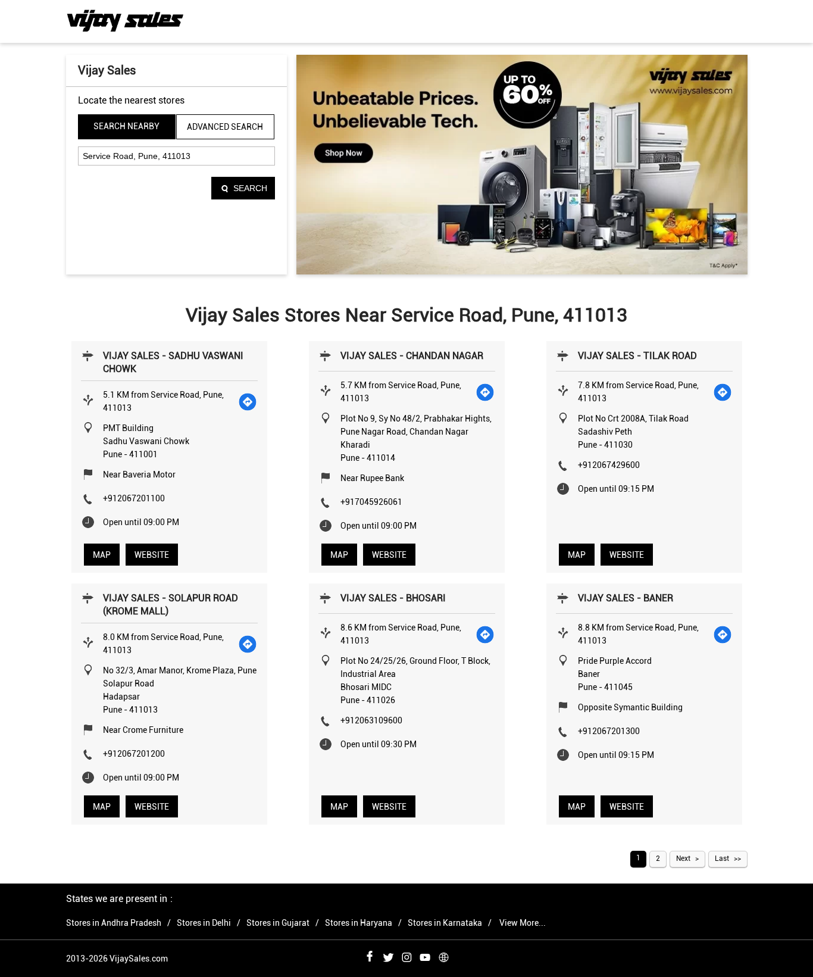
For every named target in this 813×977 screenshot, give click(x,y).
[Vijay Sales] (125, 21)
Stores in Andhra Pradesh (113, 923)
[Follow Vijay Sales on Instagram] (406, 955)
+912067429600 (609, 465)
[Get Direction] (248, 401)
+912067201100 (134, 498)
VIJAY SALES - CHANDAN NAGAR (411, 355)
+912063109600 (371, 720)
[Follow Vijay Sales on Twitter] (388, 955)
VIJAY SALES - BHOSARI (393, 598)
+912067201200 (134, 753)
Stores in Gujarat (277, 923)
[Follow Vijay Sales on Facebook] (369, 955)
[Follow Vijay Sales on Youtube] (425, 955)
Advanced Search (225, 127)
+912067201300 (609, 731)
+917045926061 (371, 502)
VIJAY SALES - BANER (625, 598)
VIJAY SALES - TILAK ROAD (637, 355)
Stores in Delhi (204, 923)
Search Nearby (126, 126)
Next (683, 858)
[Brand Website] (443, 955)
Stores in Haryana (358, 923)
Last (722, 858)
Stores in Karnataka (445, 923)
